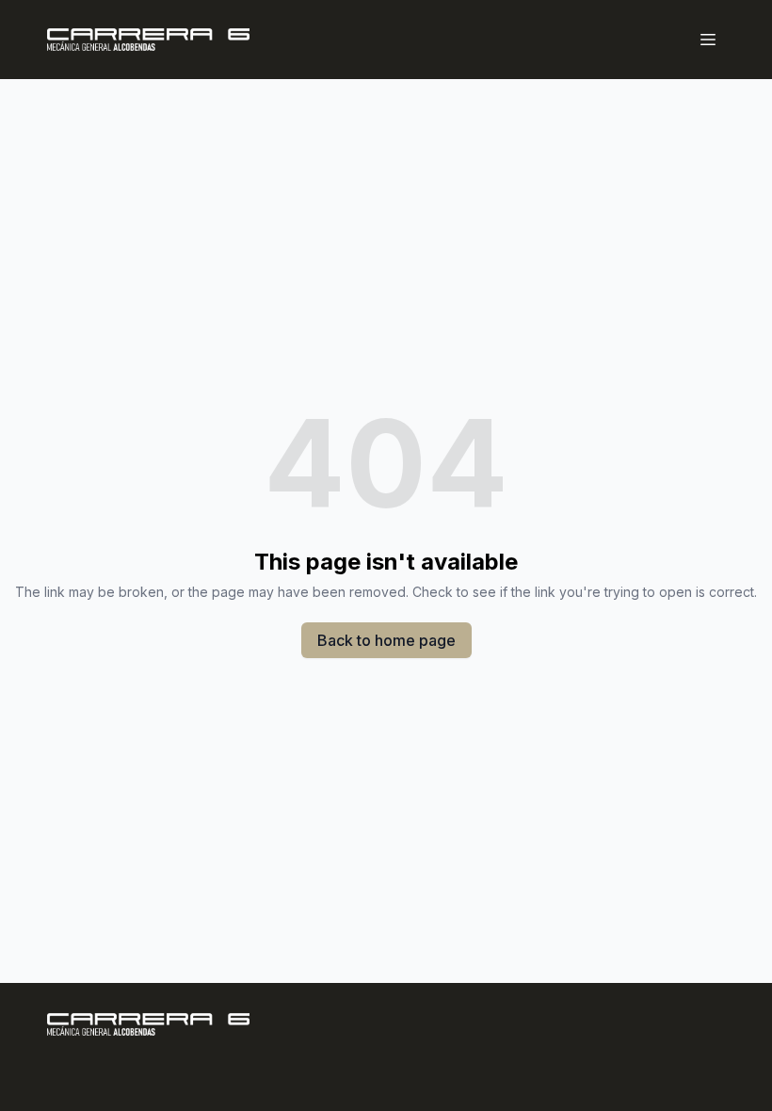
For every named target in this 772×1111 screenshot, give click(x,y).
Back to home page (386, 640)
